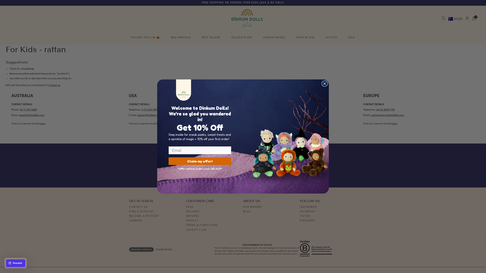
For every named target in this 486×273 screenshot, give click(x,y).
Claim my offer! (200, 161)
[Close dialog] (324, 83)
